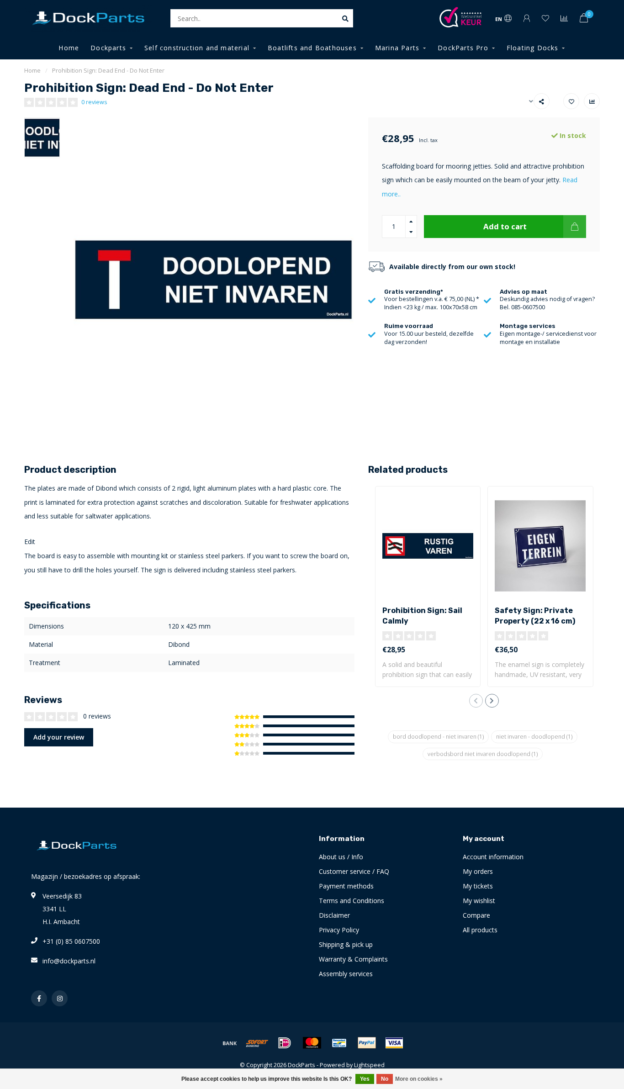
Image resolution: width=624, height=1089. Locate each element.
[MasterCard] (312, 1043)
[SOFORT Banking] (257, 1043)
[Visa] (394, 1043)
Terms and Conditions (351, 900)
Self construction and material (196, 47)
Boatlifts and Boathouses (312, 47)
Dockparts (108, 47)
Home (68, 47)
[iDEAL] (284, 1043)
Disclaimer (334, 915)
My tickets (478, 886)
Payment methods (346, 886)
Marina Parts (397, 47)
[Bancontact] (339, 1043)
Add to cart (505, 226)
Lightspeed (369, 1065)
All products (480, 929)
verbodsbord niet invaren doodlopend (483, 754)
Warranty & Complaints (353, 959)
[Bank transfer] (229, 1043)
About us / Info (341, 856)
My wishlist (479, 900)
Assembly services (346, 973)
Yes (365, 1079)
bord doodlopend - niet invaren (438, 736)
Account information (493, 856)
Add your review (58, 737)
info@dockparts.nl (68, 961)
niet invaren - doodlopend (534, 736)
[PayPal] (366, 1043)
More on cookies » (419, 1079)
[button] (476, 701)
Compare (476, 915)
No (384, 1079)
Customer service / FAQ (354, 871)
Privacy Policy (339, 929)
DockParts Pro (463, 47)
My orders (478, 871)
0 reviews (94, 102)
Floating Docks (533, 47)
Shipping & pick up (346, 944)
